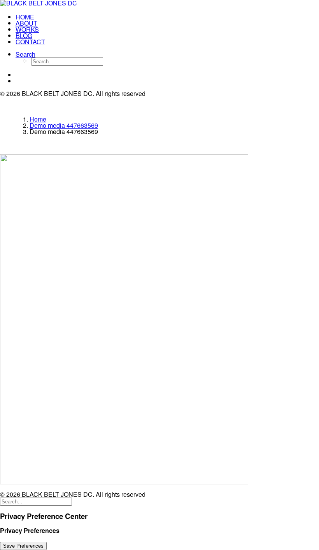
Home (38, 119)
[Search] (36, 500)
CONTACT (30, 41)
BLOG (24, 35)
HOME (25, 16)
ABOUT (26, 23)
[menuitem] (167, 17)
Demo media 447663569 (64, 125)
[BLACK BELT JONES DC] (159, 4)
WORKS (27, 29)
